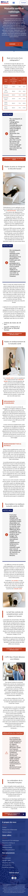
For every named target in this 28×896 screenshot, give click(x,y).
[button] (13, 3)
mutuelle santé (10, 378)
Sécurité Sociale (11, 210)
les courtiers (15, 580)
